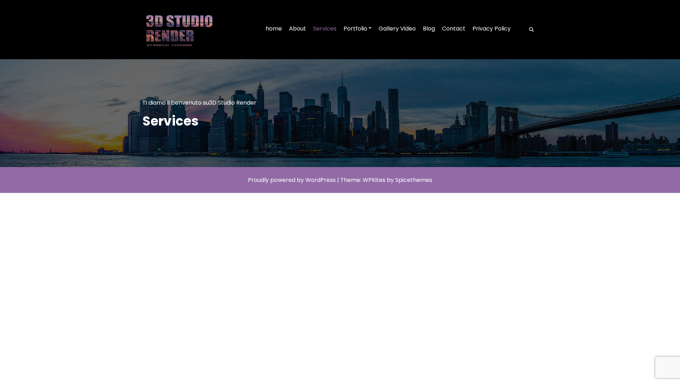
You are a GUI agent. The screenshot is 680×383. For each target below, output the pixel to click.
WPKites (375, 180)
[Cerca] (529, 29)
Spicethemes (413, 180)
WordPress (320, 180)
